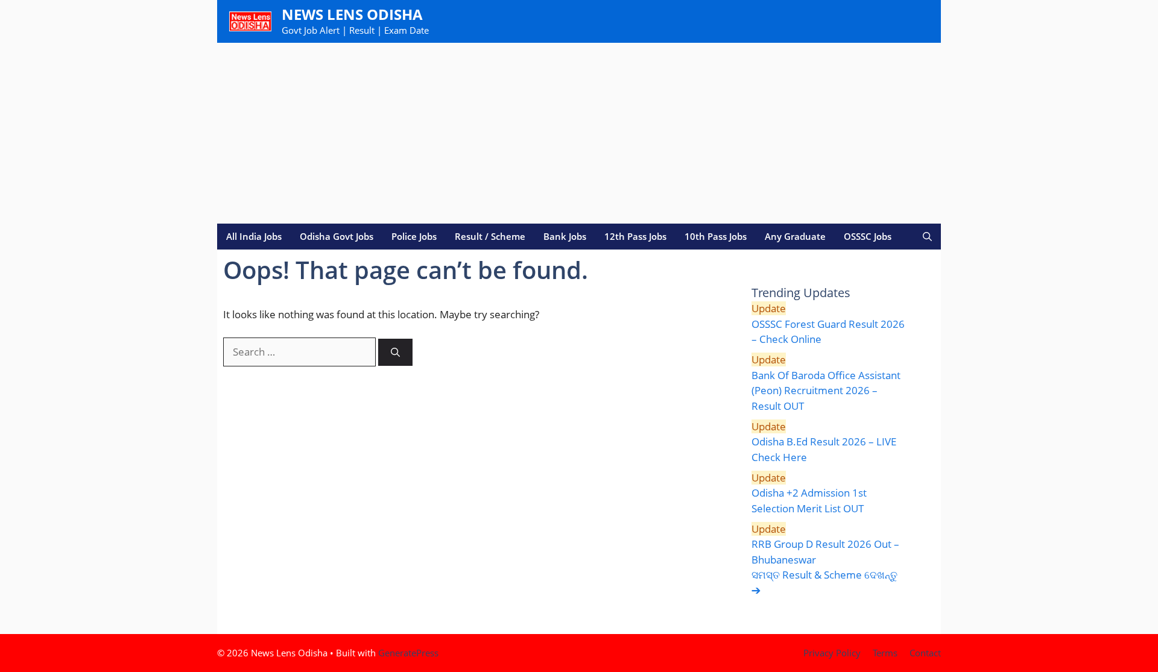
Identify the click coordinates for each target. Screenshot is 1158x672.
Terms (885, 653)
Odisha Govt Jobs (336, 236)
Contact (925, 653)
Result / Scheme (490, 236)
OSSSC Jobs (867, 236)
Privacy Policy (832, 653)
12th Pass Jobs (635, 236)
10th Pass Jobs (716, 236)
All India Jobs (254, 236)
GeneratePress (408, 653)
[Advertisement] (579, 133)
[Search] (395, 352)
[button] (927, 237)
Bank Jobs (564, 236)
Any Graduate (795, 236)
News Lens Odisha (352, 14)
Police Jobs (414, 236)
